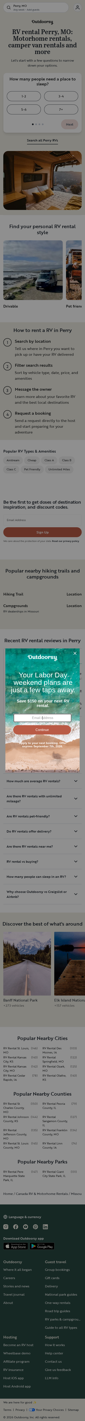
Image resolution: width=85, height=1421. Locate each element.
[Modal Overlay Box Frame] (42, 710)
